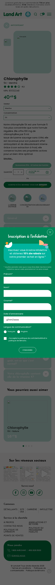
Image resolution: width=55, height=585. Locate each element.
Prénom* (8, 274)
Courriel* (8, 300)
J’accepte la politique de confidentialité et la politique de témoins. (28, 339)
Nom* (6, 287)
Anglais (24, 331)
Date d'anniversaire (13, 313)
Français (11, 331)
